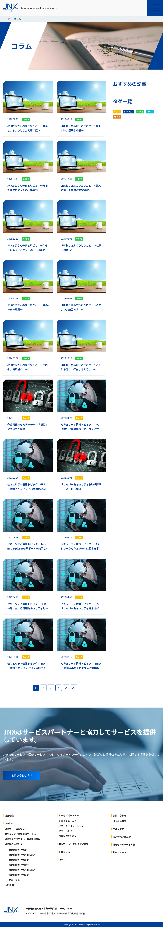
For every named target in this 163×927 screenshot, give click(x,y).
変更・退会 (14, 880)
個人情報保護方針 (122, 836)
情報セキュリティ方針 (124, 844)
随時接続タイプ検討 (19, 865)
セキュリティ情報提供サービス (20, 833)
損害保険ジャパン (68, 836)
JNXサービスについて (16, 828)
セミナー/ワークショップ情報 (74, 844)
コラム (62, 859)
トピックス (64, 852)
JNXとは (9, 823)
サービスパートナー (69, 815)
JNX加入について (13, 843)
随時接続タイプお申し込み (22, 870)
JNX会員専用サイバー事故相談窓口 (22, 838)
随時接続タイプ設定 (19, 875)
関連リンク (118, 829)
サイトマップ (119, 852)
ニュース (117, 111)
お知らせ (117, 117)
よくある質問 (119, 820)
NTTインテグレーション (71, 826)
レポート (150, 111)
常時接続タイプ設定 (19, 860)
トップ (6, 18)
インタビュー (128, 111)
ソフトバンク (65, 830)
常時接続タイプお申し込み (22, 855)
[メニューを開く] (155, 8)
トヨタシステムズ (68, 820)
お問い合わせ (119, 815)
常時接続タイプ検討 (19, 850)
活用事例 (9, 885)
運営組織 (9, 815)
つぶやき (140, 111)
